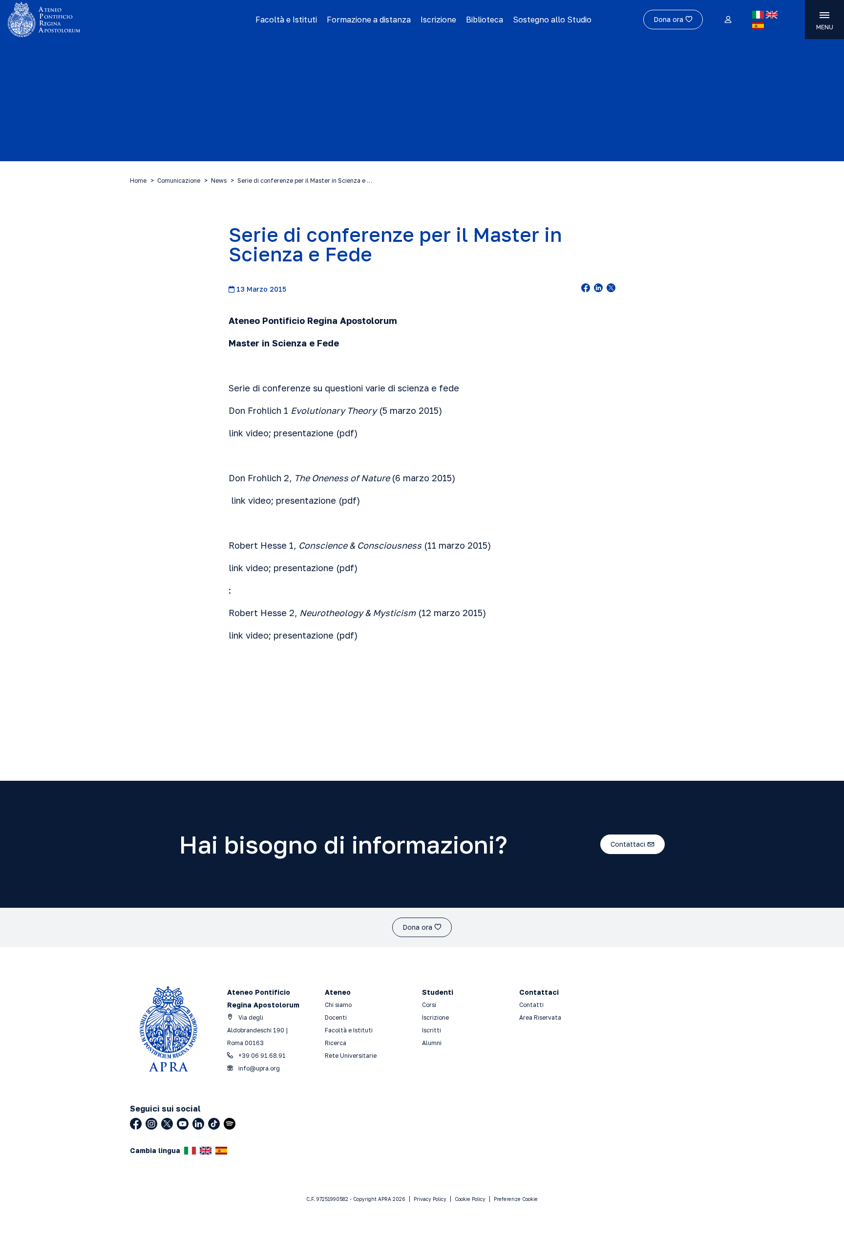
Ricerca (335, 1043)
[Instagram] (151, 1124)
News (219, 180)
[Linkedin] (198, 1124)
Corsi (429, 1004)
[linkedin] (598, 288)
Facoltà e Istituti (286, 19)
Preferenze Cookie (516, 1199)
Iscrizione (438, 19)
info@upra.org (258, 1068)
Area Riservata (540, 1017)
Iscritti (431, 1030)
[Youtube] (183, 1124)
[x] (611, 288)
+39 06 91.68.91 (261, 1055)
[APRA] (106, 19)
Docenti (336, 1017)
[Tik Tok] (214, 1124)
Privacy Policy (430, 1199)
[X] (167, 1124)
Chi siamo (338, 1004)
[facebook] (585, 288)
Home (138, 180)
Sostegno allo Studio (552, 19)
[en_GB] (772, 15)
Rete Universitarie (351, 1055)
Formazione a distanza (369, 19)
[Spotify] (229, 1124)
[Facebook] (136, 1124)
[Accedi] (727, 20)
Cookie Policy (470, 1199)
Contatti (531, 1004)
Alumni (432, 1043)
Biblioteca (484, 19)
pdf (346, 433)
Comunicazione (178, 180)
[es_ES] (758, 26)
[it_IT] (758, 15)
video (257, 433)
